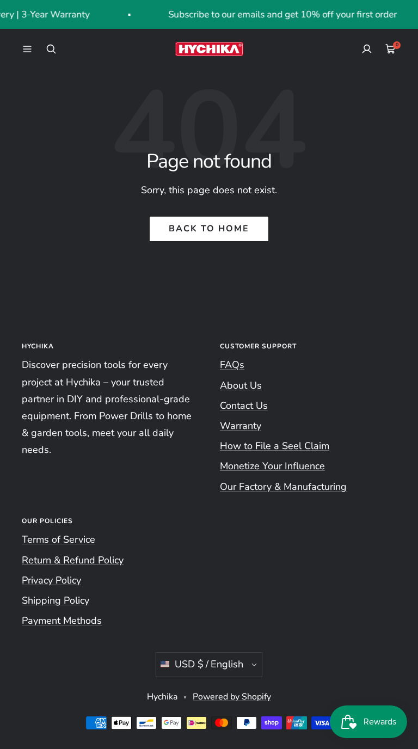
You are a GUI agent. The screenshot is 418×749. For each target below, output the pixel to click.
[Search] (51, 49)
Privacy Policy (51, 580)
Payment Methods (62, 620)
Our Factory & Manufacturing (283, 486)
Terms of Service (58, 539)
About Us (241, 385)
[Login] (366, 49)
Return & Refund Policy (73, 560)
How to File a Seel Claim (274, 445)
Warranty (240, 425)
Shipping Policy (55, 600)
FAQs (232, 364)
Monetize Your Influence (272, 465)
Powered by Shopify (232, 697)
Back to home (209, 229)
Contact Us (244, 405)
